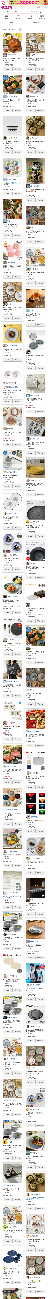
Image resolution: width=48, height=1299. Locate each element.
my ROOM (42, 17)
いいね (18, 69)
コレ (8, 69)
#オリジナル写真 (8, 896)
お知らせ (30, 17)
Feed (6, 17)
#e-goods (6, 100)
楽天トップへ (42, 7)
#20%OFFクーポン (32, 988)
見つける (18, 17)
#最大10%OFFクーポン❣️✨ (12, 855)
